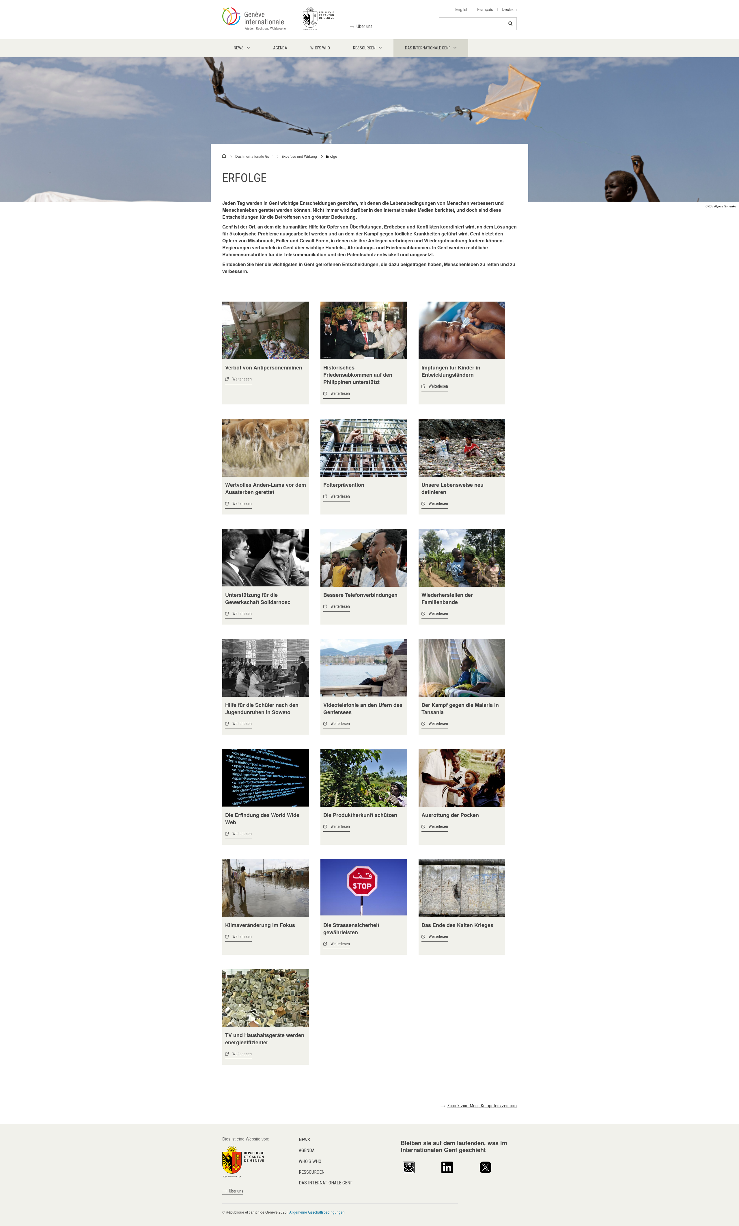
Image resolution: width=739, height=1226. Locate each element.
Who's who (310, 1161)
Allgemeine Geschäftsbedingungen (317, 1212)
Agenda (307, 1150)
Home (224, 156)
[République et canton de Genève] (243, 1161)
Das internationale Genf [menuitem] (427, 48)
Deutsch (509, 9)
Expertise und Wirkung (299, 156)
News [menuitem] (239, 48)
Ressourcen (311, 1172)
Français (485, 9)
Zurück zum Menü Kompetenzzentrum (482, 1105)
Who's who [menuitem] (320, 48)
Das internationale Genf (254, 156)
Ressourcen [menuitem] (364, 48)
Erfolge (331, 156)
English (462, 9)
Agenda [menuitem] (280, 48)
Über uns (364, 26)
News (304, 1140)
